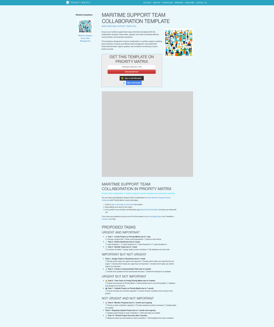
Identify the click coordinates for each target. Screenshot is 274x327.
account (147, 2)
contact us (201, 2)
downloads (167, 2)
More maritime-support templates (119, 26)
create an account (125, 204)
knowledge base (155, 216)
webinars (179, 2)
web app (157, 2)
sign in (113, 204)
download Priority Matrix (149, 209)
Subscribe (189, 2)
